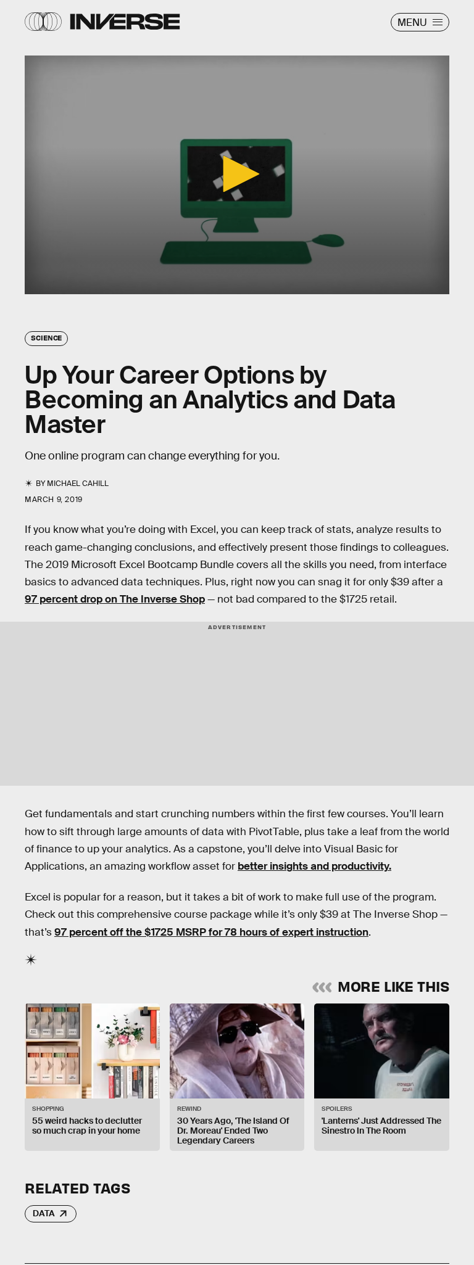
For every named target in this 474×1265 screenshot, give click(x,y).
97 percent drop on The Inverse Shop (115, 599)
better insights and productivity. (314, 866)
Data (44, 1213)
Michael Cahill (78, 483)
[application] (237, 175)
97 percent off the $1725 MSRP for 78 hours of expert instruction (211, 932)
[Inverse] (125, 22)
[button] (237, 174)
